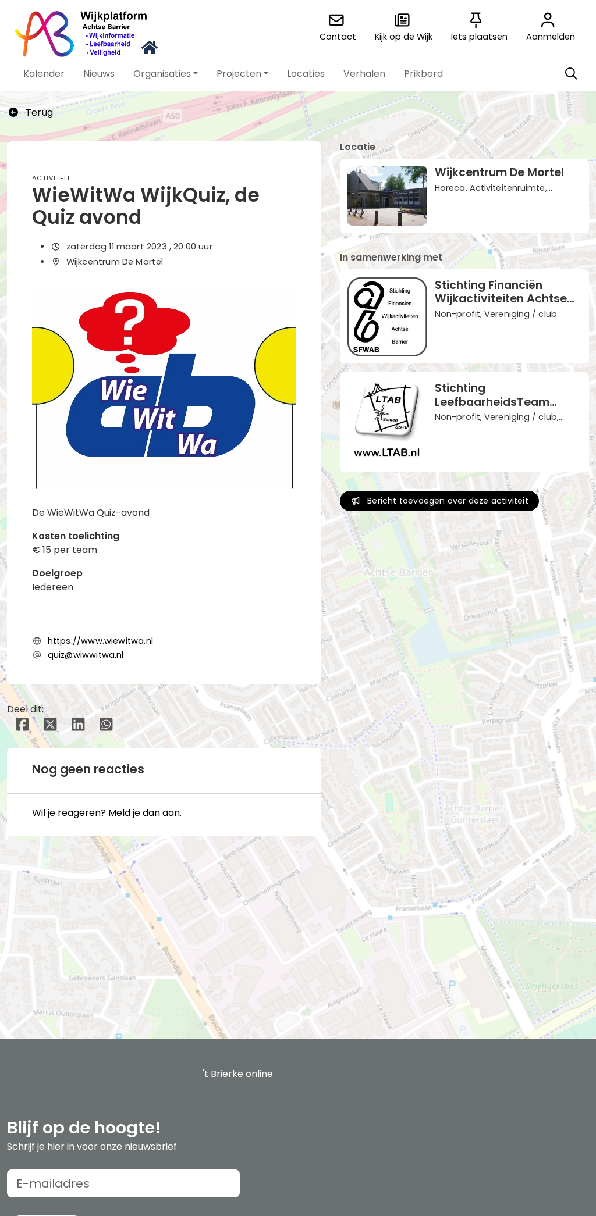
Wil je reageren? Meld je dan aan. (107, 812)
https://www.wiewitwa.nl (100, 641)
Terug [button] (38, 112)
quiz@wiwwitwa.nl (86, 655)
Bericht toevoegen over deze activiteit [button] (447, 501)
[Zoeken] (571, 74)
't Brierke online (238, 1074)
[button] (44, 73)
